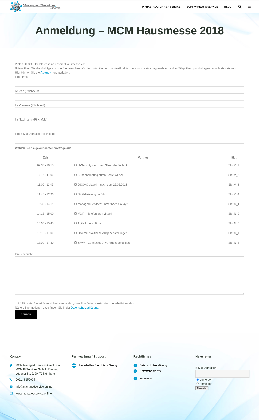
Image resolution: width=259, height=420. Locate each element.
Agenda (46, 72)
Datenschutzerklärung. (85, 307)
